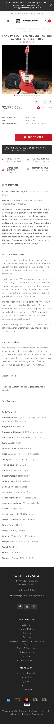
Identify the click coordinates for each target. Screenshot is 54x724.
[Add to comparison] (50, 102)
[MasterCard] (26, 700)
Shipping (27, 633)
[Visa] (27, 705)
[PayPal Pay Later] (44, 700)
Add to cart (35, 137)
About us (27, 625)
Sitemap (27, 656)
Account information (27, 673)
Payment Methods (27, 629)
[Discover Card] (17, 700)
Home (7, 29)
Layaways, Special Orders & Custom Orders (27, 642)
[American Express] (8, 700)
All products (27, 689)
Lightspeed (15, 714)
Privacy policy (27, 652)
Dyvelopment (38, 714)
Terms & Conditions (27, 648)
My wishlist (27, 681)
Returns (27, 637)
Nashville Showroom (27, 660)
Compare (27, 685)
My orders (27, 677)
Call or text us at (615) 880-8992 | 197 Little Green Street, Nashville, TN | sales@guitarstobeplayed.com (27, 5)
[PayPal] (35, 700)
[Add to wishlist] (45, 102)
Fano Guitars (27, 42)
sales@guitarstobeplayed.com (28, 595)
